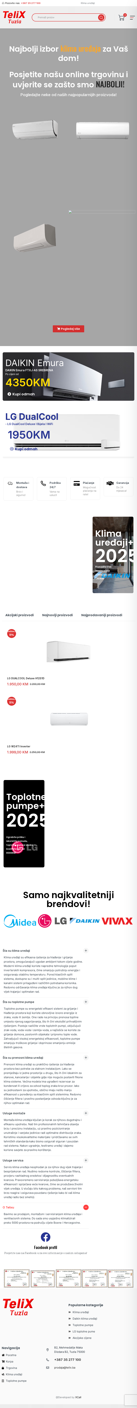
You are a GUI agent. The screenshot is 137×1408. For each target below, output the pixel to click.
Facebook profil (45, 1247)
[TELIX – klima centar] (14, 17)
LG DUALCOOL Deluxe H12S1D (25, 678)
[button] (7, 1281)
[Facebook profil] (45, 1237)
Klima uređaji (88, 3)
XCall (78, 1397)
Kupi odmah (23, 394)
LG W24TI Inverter (18, 746)
